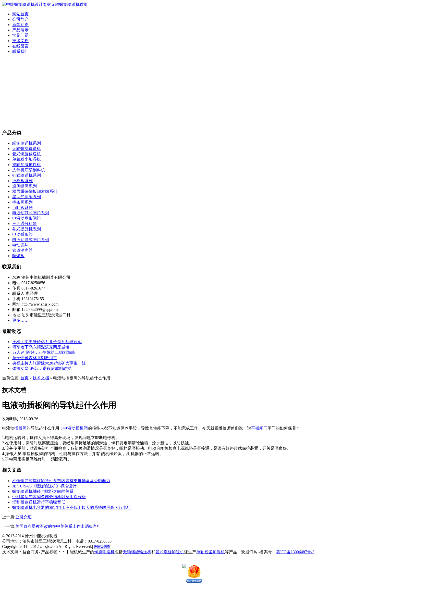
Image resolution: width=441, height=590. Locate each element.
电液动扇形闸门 (26, 218)
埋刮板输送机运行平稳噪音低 (38, 502)
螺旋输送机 (104, 552)
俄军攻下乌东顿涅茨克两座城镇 (40, 347)
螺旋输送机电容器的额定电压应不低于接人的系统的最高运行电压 (71, 507)
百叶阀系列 (22, 207)
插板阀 (20, 428)
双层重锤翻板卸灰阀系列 (34, 191)
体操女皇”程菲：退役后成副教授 (41, 368)
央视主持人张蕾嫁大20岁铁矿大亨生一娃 (49, 363)
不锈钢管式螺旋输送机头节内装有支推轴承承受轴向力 (61, 481)
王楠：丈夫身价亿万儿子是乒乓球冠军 (47, 342)
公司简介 (20, 19)
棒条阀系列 (22, 202)
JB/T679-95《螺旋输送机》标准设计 (44, 486)
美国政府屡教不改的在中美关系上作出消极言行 (58, 526)
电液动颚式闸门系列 (30, 213)
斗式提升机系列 (26, 229)
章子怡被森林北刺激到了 (34, 358)
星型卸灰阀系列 (26, 197)
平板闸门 (259, 428)
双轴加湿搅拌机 (26, 164)
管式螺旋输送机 (26, 154)
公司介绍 (23, 517)
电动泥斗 (20, 245)
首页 (24, 378)
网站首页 (20, 14)
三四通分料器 (24, 223)
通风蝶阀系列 (24, 186)
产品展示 (20, 30)
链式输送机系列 (26, 175)
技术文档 (20, 41)
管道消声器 (22, 250)
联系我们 (20, 51)
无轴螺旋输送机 (26, 148)
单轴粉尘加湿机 (26, 159)
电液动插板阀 (75, 428)
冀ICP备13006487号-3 (295, 552)
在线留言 (20, 46)
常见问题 (20, 35)
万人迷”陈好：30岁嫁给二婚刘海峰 (43, 352)
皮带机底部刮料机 (28, 170)
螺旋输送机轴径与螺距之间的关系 (43, 491)
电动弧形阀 (22, 234)
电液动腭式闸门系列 (30, 239)
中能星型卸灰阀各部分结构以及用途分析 (49, 497)
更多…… (20, 320)
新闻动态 (20, 24)
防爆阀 (18, 256)
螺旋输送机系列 (26, 143)
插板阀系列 (22, 181)
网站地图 (102, 546)
